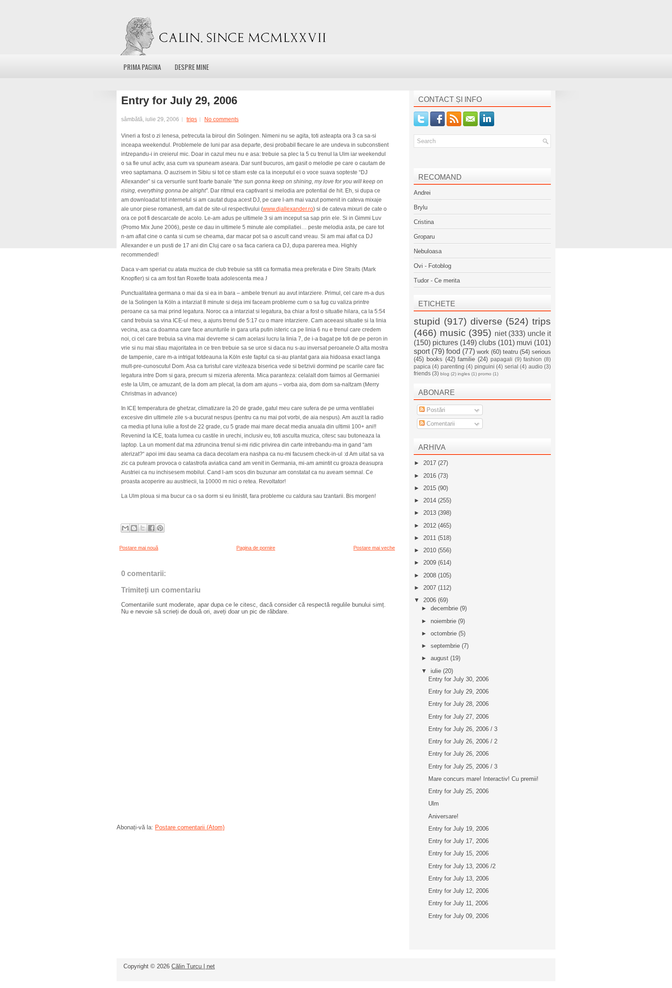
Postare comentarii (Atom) (189, 827)
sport (422, 351)
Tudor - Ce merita (437, 280)
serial (511, 366)
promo (484, 373)
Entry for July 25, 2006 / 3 (462, 766)
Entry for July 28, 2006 (458, 703)
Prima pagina (142, 67)
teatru (510, 351)
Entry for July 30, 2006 (458, 679)
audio (535, 366)
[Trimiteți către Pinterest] (160, 528)
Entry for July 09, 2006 (458, 916)
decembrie (445, 608)
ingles (464, 373)
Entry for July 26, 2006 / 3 (462, 729)
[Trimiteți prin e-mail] (125, 528)
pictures (445, 343)
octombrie (445, 633)
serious (541, 351)
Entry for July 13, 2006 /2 (462, 866)
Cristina (424, 222)
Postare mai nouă (138, 547)
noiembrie (444, 621)
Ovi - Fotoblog (432, 265)
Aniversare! (443, 816)
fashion (532, 359)
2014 (430, 500)
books (435, 359)
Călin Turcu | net (193, 966)
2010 (430, 550)
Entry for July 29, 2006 (179, 100)
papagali (501, 359)
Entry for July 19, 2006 (458, 828)
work (483, 351)
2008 (430, 575)
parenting (452, 366)
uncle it (539, 333)
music (453, 332)
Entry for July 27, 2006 (458, 716)
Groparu (424, 236)
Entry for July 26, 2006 (458, 753)
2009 (430, 562)
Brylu (420, 207)
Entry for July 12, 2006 (458, 890)
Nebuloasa (428, 251)
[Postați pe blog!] (134, 528)
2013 (430, 512)
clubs (487, 343)
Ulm (433, 803)
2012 (430, 525)
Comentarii (440, 423)
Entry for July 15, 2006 (458, 853)
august (440, 658)
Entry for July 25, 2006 (458, 791)
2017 (430, 462)
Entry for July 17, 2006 (458, 841)
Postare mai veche (374, 547)
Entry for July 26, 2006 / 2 (462, 741)
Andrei (422, 192)
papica (422, 366)
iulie (437, 671)
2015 (430, 488)
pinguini (485, 366)
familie (466, 359)
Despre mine (192, 67)
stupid (427, 321)
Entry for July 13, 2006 (458, 878)
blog (444, 373)
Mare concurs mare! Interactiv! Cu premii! (483, 778)
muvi (524, 343)
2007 (430, 587)
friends (422, 373)
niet (501, 333)
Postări (435, 409)
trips (192, 119)
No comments (221, 119)
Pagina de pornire (255, 547)
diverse (486, 321)
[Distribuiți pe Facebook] (151, 528)
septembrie (446, 645)
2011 (430, 537)
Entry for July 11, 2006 (458, 903)
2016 (430, 475)
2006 (430, 600)
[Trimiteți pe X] (142, 528)
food (453, 351)
